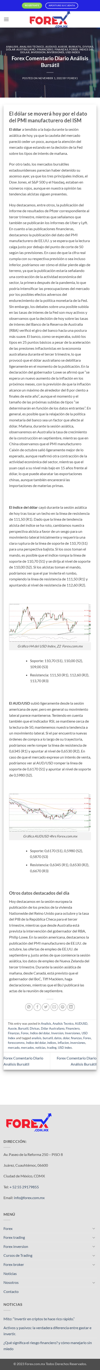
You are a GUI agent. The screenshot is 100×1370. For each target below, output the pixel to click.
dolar (66, 1038)
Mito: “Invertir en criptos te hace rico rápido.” (39, 1319)
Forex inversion (15, 1246)
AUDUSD (51, 46)
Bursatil (75, 46)
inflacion (63, 1043)
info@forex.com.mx (29, 1197)
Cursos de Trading (17, 1255)
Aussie (62, 46)
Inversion (38, 52)
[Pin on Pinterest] (63, 1007)
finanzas (76, 1038)
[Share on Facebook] (37, 1007)
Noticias (10, 1273)
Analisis (12, 46)
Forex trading (14, 1237)
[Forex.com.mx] (50, 19)
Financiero (45, 49)
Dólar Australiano (21, 49)
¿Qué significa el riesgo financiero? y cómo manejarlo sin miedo (47, 1345)
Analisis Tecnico (32, 46)
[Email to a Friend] (54, 1007)
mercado (14, 1047)
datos (58, 1038)
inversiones (77, 1043)
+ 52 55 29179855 (24, 1187)
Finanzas (61, 49)
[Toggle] (94, 1228)
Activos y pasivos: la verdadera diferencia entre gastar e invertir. (47, 1330)
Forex (73, 49)
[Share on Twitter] (46, 1007)
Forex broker (13, 1264)
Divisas (88, 46)
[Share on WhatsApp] (29, 1007)
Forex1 (72, 78)
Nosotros (11, 1282)
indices (51, 1043)
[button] (6, 19)
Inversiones (55, 52)
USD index (65, 1047)
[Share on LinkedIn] (71, 1007)
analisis (36, 1038)
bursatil (48, 1038)
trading (52, 1047)
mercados (27, 1047)
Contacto (11, 1291)
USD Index (73, 52)
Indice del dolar (40, 1033)
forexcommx (16, 1043)
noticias (40, 1047)
